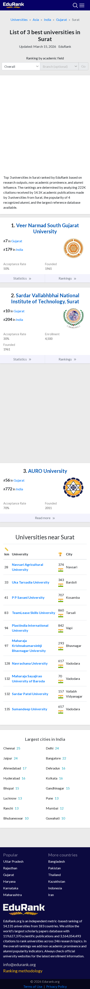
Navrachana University (30, 663)
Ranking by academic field (45, 58)
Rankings (65, 278)
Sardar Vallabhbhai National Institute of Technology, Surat (45, 298)
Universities (19, 19)
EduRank (64, 46)
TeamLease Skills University (33, 613)
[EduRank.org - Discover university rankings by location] (13, 5)
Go (83, 66)
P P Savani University (28, 597)
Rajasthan (10, 868)
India (47, 19)
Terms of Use (32, 986)
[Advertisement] (45, 127)
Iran (51, 895)
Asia (36, 19)
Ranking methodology (22, 970)
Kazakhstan (56, 881)
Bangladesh (56, 861)
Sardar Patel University (30, 694)
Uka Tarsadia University (30, 582)
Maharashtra (12, 895)
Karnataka (10, 888)
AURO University (45, 471)
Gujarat (61, 19)
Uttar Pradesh (13, 861)
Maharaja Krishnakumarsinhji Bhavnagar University (29, 646)
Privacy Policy (56, 986)
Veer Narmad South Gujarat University (45, 228)
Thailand (54, 875)
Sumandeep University (29, 709)
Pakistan (54, 868)
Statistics (20, 278)
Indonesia (55, 888)
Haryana (9, 881)
